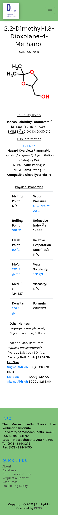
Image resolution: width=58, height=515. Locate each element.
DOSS (38, 508)
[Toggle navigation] (50, 10)
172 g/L (38, 274)
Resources (10, 482)
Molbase (13, 377)
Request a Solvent (15, 478)
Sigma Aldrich (18, 367)
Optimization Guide (16, 474)
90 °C (16, 250)
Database (9, 470)
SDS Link (29, 146)
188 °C (16, 230)
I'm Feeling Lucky (15, 486)
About (6, 466)
